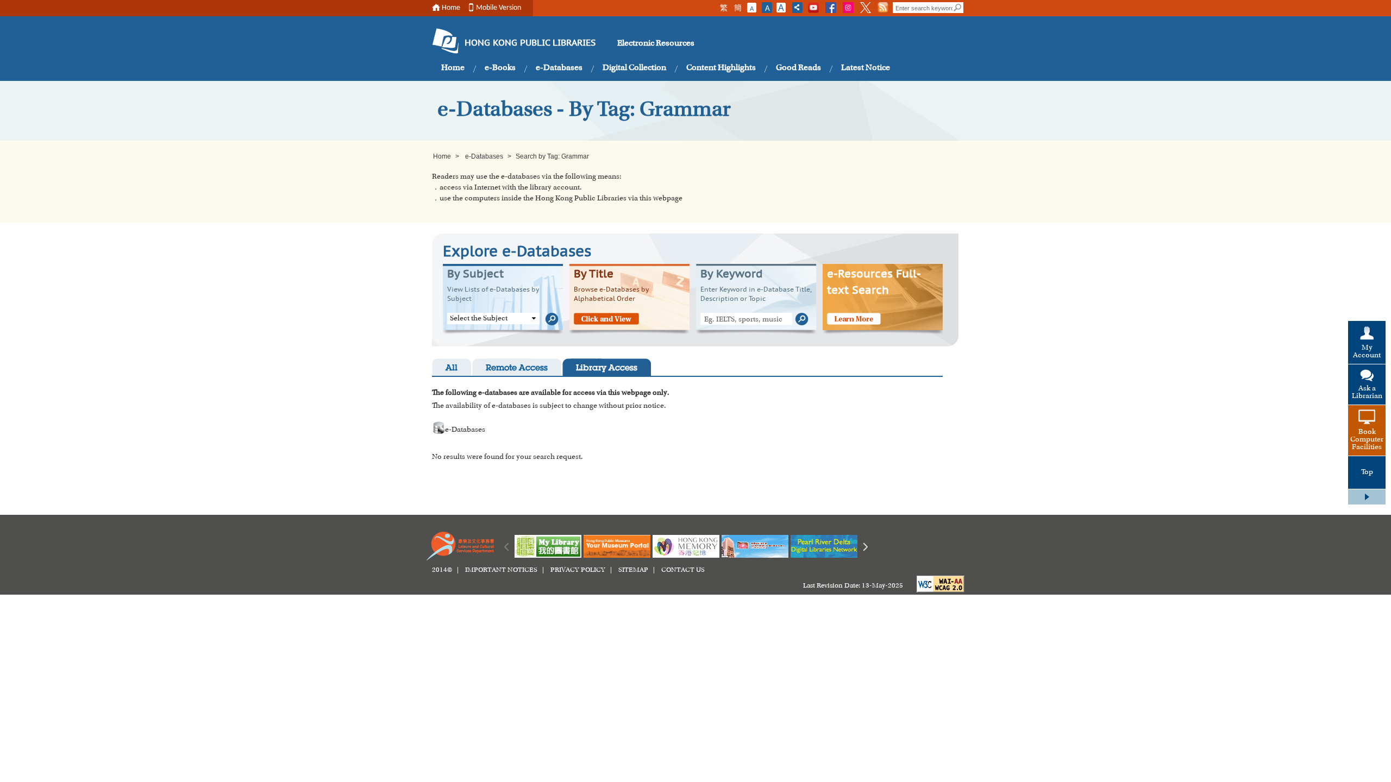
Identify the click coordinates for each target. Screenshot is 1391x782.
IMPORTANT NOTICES (501, 570)
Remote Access (517, 368)
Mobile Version (498, 8)
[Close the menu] (1367, 496)
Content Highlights (721, 68)
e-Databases (559, 68)
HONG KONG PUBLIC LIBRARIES (530, 43)
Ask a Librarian (1367, 392)
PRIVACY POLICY (577, 570)
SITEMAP (633, 570)
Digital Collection (634, 68)
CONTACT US (683, 570)
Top (1367, 472)
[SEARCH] (958, 7)
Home (451, 8)
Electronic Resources (655, 43)
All (452, 368)
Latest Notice (865, 68)
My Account (1367, 352)
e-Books (500, 68)
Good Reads (798, 68)
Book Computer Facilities (1366, 439)
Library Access (606, 368)
